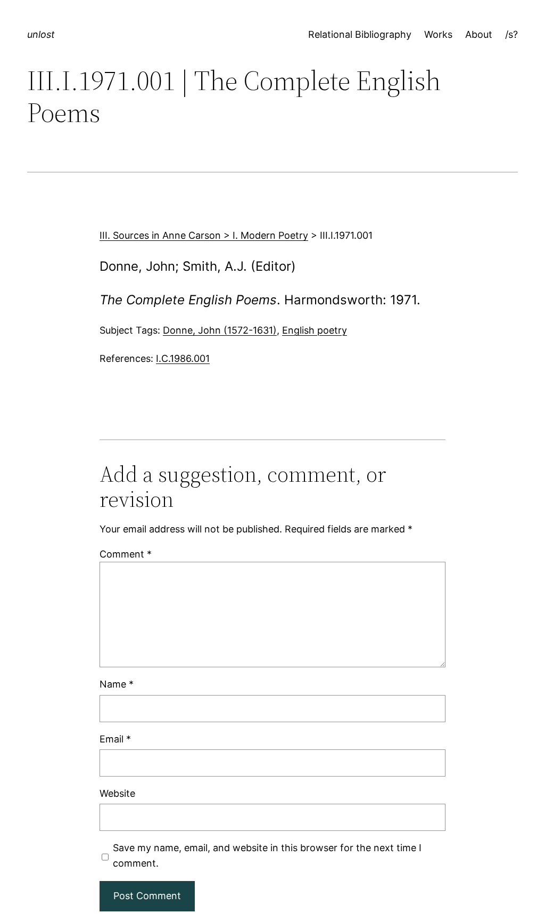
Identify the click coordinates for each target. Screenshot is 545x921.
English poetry (314, 330)
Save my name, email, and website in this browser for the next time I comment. (267, 855)
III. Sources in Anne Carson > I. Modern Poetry (204, 235)
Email (115, 739)
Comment (126, 554)
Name (117, 684)
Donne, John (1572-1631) (220, 330)
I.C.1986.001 (183, 358)
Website (117, 793)
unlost (41, 34)
